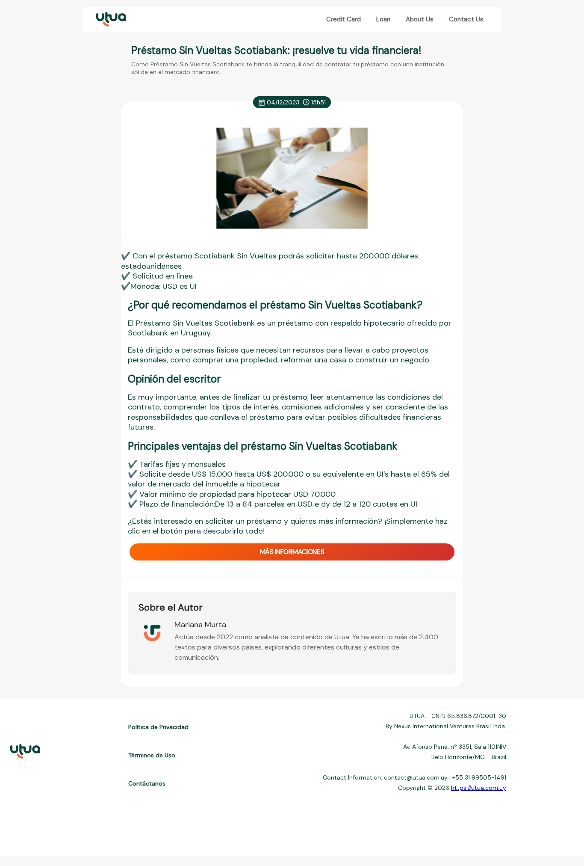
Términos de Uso (151, 755)
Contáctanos (146, 783)
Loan (383, 19)
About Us (420, 19)
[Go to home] (110, 19)
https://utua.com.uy (478, 788)
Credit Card (343, 19)
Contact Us (466, 19)
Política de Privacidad (158, 727)
